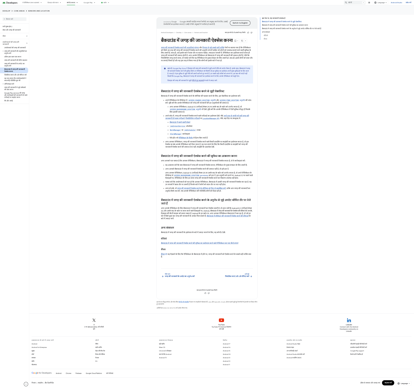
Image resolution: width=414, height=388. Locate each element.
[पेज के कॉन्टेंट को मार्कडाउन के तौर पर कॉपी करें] (242, 41)
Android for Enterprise (39, 347)
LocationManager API (210, 118)
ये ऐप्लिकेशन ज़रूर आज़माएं (31, 3)
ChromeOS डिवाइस (165, 351)
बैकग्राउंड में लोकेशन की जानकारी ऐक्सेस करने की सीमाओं (228, 216)
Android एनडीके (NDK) (294, 358)
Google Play (88, 3)
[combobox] (354, 3)
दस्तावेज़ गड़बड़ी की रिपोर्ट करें (358, 347)
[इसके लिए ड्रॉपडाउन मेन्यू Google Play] (95, 2)
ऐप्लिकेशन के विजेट (186, 138)
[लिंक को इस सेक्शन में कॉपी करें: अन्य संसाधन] (176, 228)
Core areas (19, 11)
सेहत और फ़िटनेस (100, 351)
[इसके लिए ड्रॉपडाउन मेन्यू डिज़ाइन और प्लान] (61, 2)
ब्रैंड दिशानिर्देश (49, 383)
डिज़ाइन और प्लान (53, 3)
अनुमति (202, 100)
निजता (97, 358)
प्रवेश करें (409, 3)
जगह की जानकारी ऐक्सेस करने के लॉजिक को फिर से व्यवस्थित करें (201, 188)
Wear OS (162, 347)
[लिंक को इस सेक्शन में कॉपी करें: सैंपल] (167, 249)
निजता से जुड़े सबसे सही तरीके (213, 48)
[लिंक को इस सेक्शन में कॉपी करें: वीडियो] (169, 239)
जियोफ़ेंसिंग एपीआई (192, 118)
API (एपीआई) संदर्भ (292, 351)
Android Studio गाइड (293, 344)
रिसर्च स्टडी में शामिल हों (356, 354)
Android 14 (226, 354)
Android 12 (226, 361)
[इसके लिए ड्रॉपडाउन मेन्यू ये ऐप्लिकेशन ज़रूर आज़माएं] (42, 2)
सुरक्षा (33, 351)
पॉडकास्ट (34, 365)
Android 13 (226, 358)
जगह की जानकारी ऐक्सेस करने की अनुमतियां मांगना (180, 48)
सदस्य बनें (388, 383)
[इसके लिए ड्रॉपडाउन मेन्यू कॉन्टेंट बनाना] (78, 2)
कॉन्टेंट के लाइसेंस (184, 302)
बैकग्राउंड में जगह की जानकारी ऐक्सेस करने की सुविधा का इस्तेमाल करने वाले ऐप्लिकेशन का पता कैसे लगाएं (199, 243)
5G (96, 361)
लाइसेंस (40, 383)
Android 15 (226, 351)
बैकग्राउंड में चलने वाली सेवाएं (180, 122)
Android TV (163, 358)
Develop (6, 11)
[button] (13, 36)
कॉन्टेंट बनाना (71, 3)
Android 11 (226, 365)
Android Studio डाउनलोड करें (296, 354)
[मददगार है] (248, 32)
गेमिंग (96, 344)
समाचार (34, 358)
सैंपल (163, 254)
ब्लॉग (105, 3)
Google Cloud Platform (94, 373)
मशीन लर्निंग (98, 347)
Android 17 (226, 344)
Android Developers (167, 32)
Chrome (68, 373)
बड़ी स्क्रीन (162, 344)
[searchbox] (14, 19)
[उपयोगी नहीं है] (251, 32)
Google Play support (357, 351)
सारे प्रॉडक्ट (109, 373)
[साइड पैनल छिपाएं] (26, 384)
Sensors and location (39, 11)
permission (191, 175)
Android (34, 344)
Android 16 (226, 347)
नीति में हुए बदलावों (198, 80)
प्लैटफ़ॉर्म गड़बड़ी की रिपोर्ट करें (358, 344)
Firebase (79, 373)
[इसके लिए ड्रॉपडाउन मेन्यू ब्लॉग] (109, 2)
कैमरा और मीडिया (100, 354)
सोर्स (33, 354)
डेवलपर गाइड (290, 347)
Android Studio (396, 3)
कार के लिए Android (165, 354)
